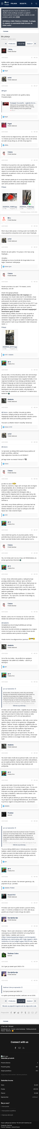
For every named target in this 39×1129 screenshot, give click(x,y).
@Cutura (4, 412)
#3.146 (36, 876)
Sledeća (29, 43)
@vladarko (5, 623)
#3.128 (36, 132)
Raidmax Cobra (13, 953)
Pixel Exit (9, 1125)
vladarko (11, 399)
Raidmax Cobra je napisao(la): (12, 987)
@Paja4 (4, 91)
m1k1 (10, 78)
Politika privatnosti (31, 1029)
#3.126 (36, 57)
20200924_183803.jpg (10, 207)
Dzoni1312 (11, 895)
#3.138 (36, 553)
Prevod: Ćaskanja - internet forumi (10, 1127)
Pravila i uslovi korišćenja (18, 1029)
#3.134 (36, 407)
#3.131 (36, 247)
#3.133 (36, 370)
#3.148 (36, 926)
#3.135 (36, 442)
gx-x (9, 362)
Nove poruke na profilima (9, 1110)
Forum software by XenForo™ (16, 1123)
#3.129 (36, 160)
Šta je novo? (5, 1103)
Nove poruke (5, 1106)
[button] (2, 3)
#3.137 (36, 530)
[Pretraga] (36, 4)
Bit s (9, 218)
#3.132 (36, 281)
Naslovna (8, 1031)
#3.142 (36, 682)
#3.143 (36, 753)
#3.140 (36, 612)
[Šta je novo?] (31, 4)
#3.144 (36, 780)
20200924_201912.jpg (10, 347)
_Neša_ (10, 49)
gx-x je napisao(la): (8, 689)
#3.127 (36, 86)
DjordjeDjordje (13, 918)
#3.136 (36, 479)
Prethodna (12, 43)
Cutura (10, 152)
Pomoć (3, 1031)
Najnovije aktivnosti (7, 1115)
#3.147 (36, 903)
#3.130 (36, 226)
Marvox (4, 39)
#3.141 (36, 653)
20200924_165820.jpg (27, 207)
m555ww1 (35, 1097)
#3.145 (36, 821)
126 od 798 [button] (21, 43)
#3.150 (36, 980)
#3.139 (36, 574)
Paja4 (10, 124)
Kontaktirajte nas (5, 1029)
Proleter (11, 813)
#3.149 (36, 961)
